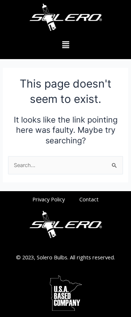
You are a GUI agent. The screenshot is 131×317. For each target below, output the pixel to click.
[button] (65, 45)
